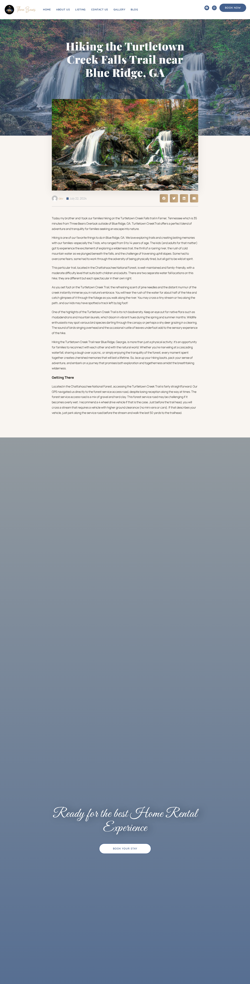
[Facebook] (206, 7)
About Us (63, 9)
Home (47, 9)
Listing (80, 9)
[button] (164, 198)
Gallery (119, 9)
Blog (134, 9)
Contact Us (99, 9)
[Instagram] (214, 7)
